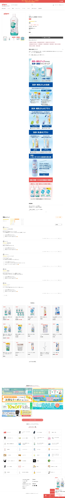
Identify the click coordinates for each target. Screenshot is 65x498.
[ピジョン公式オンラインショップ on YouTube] (36, 485)
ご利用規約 (24, 482)
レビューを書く (58, 217)
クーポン (24, 8)
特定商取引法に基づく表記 (27, 483)
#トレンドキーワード (32, 40)
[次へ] (25, 38)
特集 (13, 8)
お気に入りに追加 (46, 37)
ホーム (30, 15)
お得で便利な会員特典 (26, 479)
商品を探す (4, 8)
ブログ (28, 8)
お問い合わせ (34, 8)
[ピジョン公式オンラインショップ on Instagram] (32, 485)
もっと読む (5, 295)
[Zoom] (14, 24)
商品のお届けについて (33, 49)
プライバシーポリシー (26, 485)
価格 (30, 22)
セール (9, 8)
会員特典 (40, 8)
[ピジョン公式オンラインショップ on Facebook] (34, 485)
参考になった (59, 238)
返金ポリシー (25, 486)
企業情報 (24, 488)
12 (35, 21)
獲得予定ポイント (32, 28)
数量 (30, 32)
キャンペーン (18, 8)
